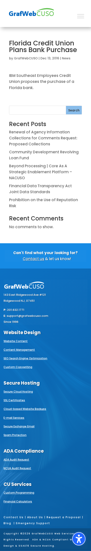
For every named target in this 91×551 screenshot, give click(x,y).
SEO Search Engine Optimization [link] (25, 358)
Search (74, 110)
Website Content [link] (16, 341)
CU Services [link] (18, 484)
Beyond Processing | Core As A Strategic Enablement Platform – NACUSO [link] (40, 172)
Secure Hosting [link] (22, 383)
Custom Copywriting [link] (18, 367)
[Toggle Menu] (80, 16)
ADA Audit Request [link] (16, 459)
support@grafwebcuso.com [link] (27, 316)
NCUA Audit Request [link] (17, 468)
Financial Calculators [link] (18, 501)
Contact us (33, 258)
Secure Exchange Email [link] (19, 426)
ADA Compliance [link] (24, 451)
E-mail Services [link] (14, 418)
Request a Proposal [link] (64, 517)
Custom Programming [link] (19, 493)
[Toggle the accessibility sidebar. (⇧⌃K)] (78, 538)
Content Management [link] (19, 350)
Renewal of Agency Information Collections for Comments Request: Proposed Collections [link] (43, 138)
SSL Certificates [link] (14, 400)
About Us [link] (35, 517)
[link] (31, 19)
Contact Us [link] (14, 517)
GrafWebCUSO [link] (26, 58)
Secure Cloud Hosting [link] (18, 391)
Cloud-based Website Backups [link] (25, 409)
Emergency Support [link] (33, 523)
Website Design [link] (22, 332)
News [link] (66, 58)
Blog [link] (7, 523)
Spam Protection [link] (15, 435)
